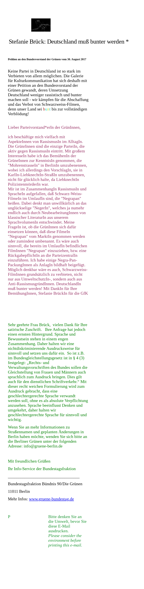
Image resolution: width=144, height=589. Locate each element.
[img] (41, 25)
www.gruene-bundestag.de (51, 499)
